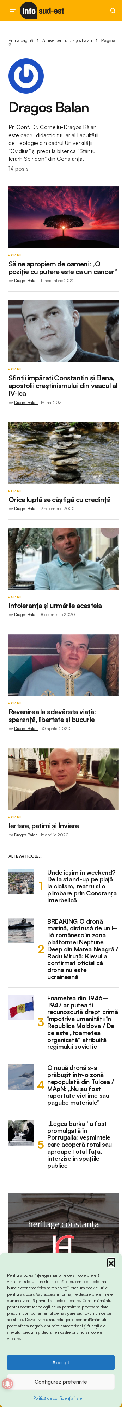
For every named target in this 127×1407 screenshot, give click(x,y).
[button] (111, 1261)
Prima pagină (20, 40)
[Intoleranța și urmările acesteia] (63, 559)
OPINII (16, 255)
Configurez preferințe (61, 1382)
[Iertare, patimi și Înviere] (63, 779)
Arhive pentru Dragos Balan (67, 40)
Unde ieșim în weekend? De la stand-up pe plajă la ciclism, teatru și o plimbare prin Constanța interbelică (82, 886)
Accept (61, 1362)
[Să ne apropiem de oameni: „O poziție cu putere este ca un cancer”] (63, 217)
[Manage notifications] (7, 1383)
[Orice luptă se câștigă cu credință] (63, 453)
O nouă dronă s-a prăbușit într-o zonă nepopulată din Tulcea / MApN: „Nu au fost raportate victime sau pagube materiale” (80, 1085)
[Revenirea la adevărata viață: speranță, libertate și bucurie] (63, 665)
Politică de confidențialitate (57, 1398)
